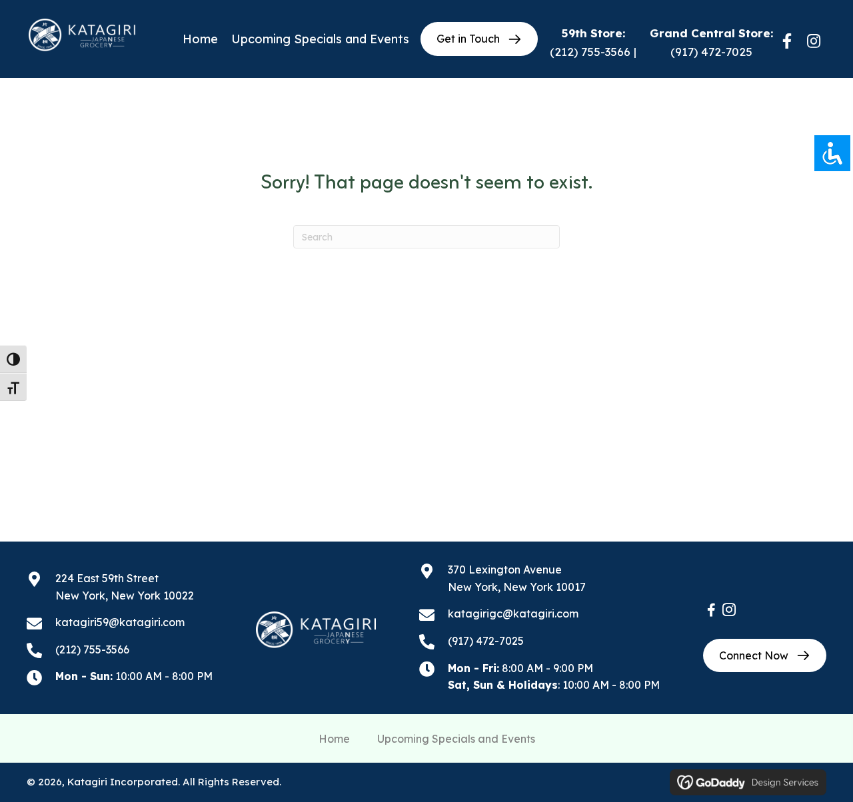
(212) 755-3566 (590, 52)
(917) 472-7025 (711, 52)
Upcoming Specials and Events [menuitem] (456, 738)
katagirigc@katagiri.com (513, 613)
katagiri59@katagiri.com (120, 622)
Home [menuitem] (334, 738)
